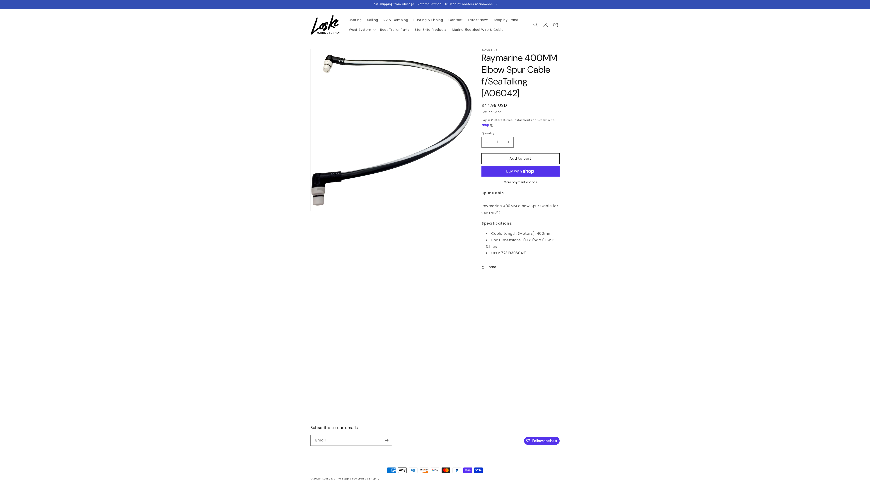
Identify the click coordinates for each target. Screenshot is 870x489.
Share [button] (491, 267)
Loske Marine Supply (336, 478)
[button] (362, 29)
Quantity (487, 133)
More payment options (520, 182)
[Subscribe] (387, 440)
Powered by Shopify (365, 478)
